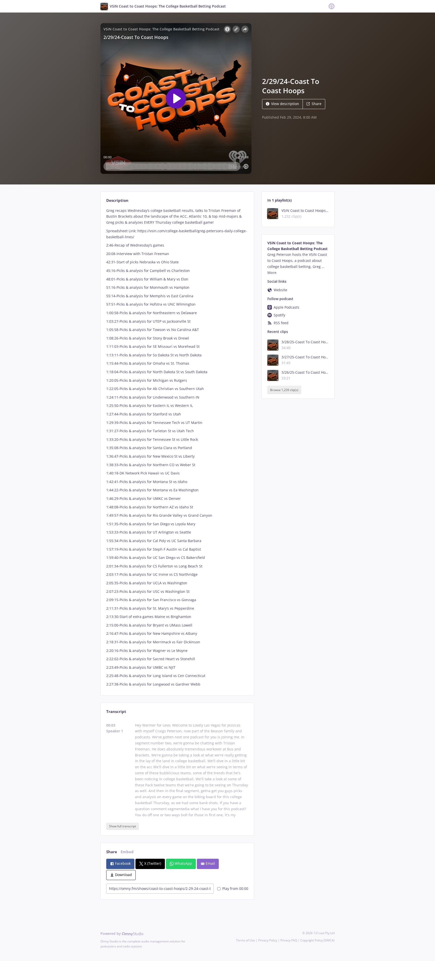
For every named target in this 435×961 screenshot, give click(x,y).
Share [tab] (111, 851)
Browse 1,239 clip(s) (284, 390)
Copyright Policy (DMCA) (317, 940)
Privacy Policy (267, 940)
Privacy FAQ (288, 940)
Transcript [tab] (116, 711)
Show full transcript (122, 826)
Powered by (111, 933)
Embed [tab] (127, 851)
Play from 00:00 (235, 888)
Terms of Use (245, 940)
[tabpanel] (177, 447)
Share (316, 103)
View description (285, 103)
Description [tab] (117, 200)
